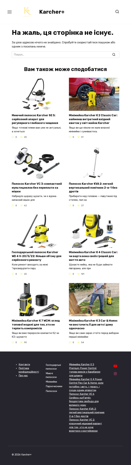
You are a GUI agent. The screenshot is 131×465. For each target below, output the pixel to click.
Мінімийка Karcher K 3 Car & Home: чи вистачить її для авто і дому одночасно (93, 324)
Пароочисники (54, 386)
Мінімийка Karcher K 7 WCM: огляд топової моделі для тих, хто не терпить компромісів (36, 324)
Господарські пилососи (53, 367)
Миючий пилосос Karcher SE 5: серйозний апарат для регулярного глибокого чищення (35, 119)
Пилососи (51, 391)
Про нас (23, 375)
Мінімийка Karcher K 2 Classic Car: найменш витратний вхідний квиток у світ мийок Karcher (93, 119)
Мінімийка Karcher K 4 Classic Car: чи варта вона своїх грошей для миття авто (93, 256)
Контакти (24, 364)
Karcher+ (51, 12)
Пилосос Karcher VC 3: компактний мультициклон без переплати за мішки (37, 187)
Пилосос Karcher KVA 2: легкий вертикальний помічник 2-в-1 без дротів (93, 187)
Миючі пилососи (51, 375)
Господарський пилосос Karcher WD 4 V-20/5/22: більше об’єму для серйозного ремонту (36, 256)
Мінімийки (51, 381)
